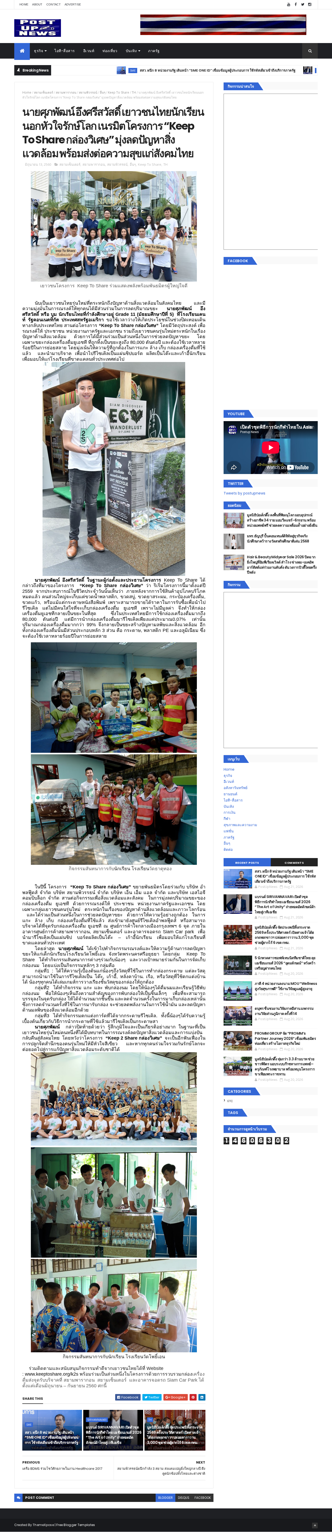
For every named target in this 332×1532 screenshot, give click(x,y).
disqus (183, 1497)
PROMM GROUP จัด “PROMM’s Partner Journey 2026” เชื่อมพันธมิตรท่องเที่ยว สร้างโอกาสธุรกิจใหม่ (285, 1038)
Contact (53, 4)
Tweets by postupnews (244, 493)
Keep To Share (118, 92)
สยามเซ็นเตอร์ (43, 92)
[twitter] (303, 4)
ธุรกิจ (38, 50)
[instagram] (310, 4)
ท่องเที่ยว (109, 50)
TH (134, 92)
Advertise (73, 4)
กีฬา (227, 818)
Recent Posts (247, 863)
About (37, 4)
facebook (203, 1497)
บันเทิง (131, 50)
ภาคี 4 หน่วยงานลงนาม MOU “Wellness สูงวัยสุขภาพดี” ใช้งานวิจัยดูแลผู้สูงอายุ (286, 986)
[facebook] (296, 4)
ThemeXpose (43, 1525)
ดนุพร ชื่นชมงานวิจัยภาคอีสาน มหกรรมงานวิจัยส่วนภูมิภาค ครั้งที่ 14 (284, 1011)
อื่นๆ (102, 92)
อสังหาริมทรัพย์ (235, 787)
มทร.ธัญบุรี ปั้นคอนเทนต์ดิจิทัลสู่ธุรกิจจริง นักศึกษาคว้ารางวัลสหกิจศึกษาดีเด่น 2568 (278, 538)
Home (23, 4)
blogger (165, 1497)
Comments (294, 863)
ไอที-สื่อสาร (64, 50)
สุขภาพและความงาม (240, 824)
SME (61, 70)
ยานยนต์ (230, 794)
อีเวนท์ (88, 50)
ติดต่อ (228, 849)
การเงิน (230, 812)
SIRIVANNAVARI (254, 70)
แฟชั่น (229, 831)
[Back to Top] (315, 1525)
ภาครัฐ (154, 50)
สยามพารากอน (66, 92)
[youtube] (289, 4)
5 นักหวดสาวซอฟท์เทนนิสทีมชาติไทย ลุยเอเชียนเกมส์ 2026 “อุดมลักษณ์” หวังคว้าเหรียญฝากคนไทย (285, 963)
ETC (230, 1101)
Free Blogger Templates (75, 1525)
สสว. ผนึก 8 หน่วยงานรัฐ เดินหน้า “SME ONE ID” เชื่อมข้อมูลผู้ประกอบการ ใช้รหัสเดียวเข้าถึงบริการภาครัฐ (145, 70)
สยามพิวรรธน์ (88, 92)
